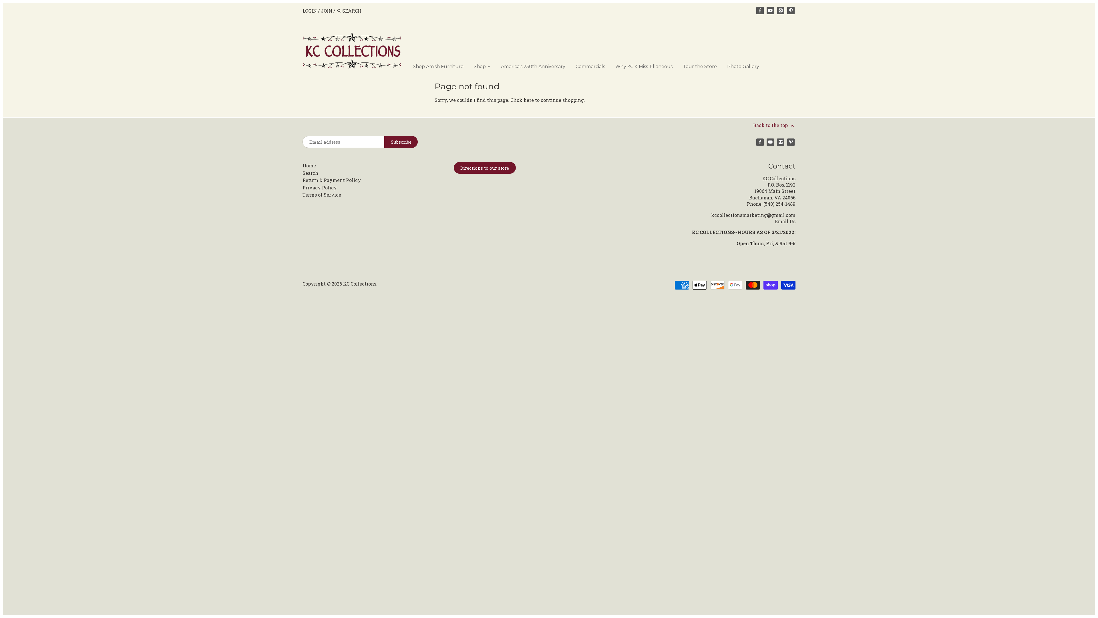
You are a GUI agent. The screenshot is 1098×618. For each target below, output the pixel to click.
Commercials (590, 66)
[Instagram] (780, 10)
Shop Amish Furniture (438, 66)
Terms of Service (322, 195)
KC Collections (359, 284)
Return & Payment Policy (332, 180)
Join (326, 11)
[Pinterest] (791, 10)
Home (309, 166)
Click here (522, 100)
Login (310, 11)
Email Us (785, 221)
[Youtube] (770, 10)
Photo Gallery (743, 66)
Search (310, 173)
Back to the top (771, 125)
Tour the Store (700, 66)
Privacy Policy (320, 188)
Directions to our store (484, 168)
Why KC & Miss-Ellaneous (644, 66)
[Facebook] (760, 10)
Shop (480, 66)
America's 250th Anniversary (533, 66)
